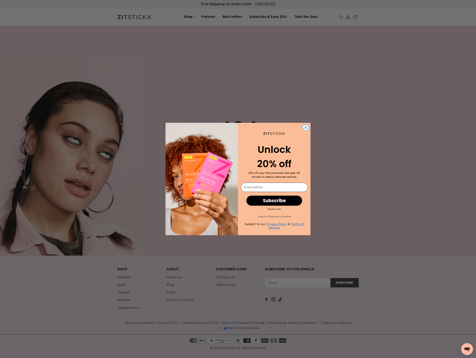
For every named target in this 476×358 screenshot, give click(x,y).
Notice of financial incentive (274, 216)
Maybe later (274, 209)
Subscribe (274, 200)
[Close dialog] (306, 127)
